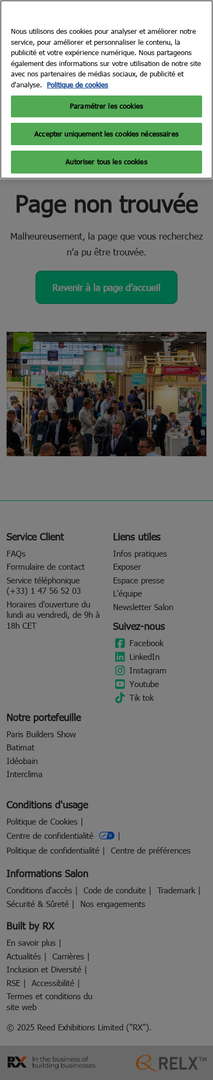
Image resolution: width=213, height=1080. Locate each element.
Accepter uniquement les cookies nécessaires (106, 133)
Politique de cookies (77, 84)
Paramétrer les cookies (106, 106)
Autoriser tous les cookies (106, 161)
